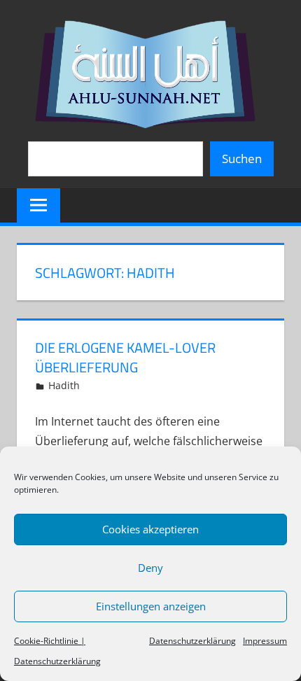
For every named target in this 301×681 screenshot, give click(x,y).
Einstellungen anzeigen (151, 606)
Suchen (242, 158)
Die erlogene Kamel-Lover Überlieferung (125, 357)
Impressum (265, 641)
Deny (150, 568)
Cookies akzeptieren (150, 529)
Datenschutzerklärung (192, 641)
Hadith (64, 385)
